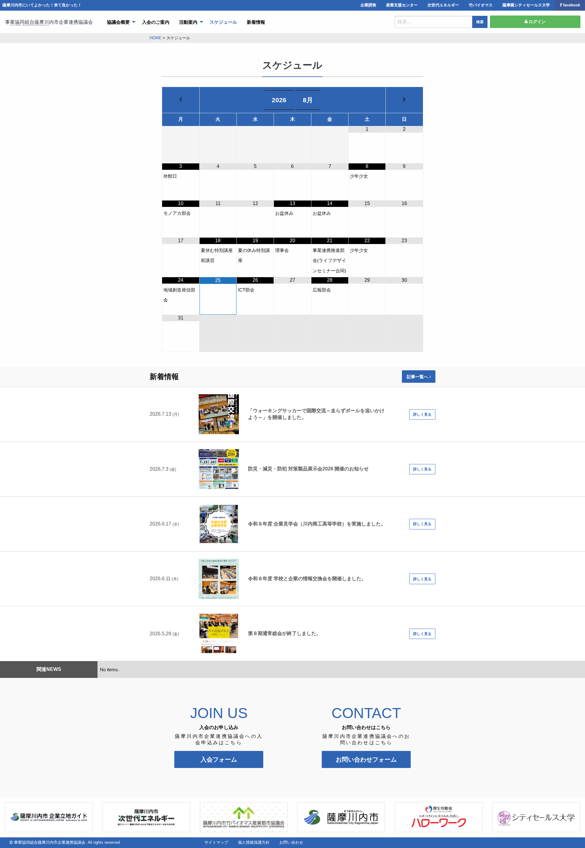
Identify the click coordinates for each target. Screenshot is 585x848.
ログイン (536, 21)
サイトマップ (216, 842)
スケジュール (223, 22)
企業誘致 (368, 5)
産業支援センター (402, 5)
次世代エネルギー (443, 5)
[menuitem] (119, 22)
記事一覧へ (418, 376)
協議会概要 (118, 22)
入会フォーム (218, 759)
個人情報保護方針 (254, 842)
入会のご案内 (155, 22)
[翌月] (404, 99)
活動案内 (188, 22)
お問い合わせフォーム (366, 759)
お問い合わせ (291, 842)
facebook (571, 5)
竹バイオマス (481, 5)
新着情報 (256, 22)
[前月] (180, 99)
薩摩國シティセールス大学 (526, 5)
